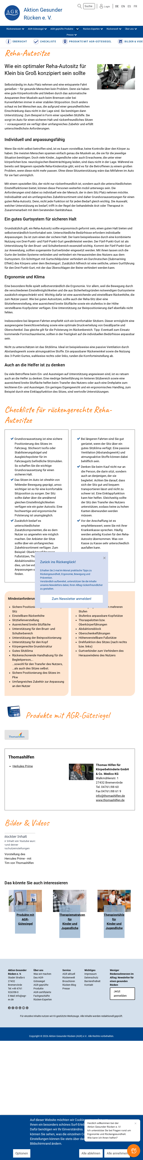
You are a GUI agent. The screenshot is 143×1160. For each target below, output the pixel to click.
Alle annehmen (117, 1153)
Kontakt (88, 984)
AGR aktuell (68, 973)
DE (117, 6)
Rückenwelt (68, 977)
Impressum (90, 973)
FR (135, 6)
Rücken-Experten (42, 999)
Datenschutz (91, 977)
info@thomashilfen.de (110, 796)
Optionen (21, 1153)
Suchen (79, 6)
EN (123, 6)
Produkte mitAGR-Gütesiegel (25, 919)
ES (129, 6)
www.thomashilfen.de (110, 800)
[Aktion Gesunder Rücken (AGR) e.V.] (12, 13)
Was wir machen (42, 973)
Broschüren (68, 981)
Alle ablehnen (90, 1153)
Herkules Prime (23, 766)
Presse (66, 988)
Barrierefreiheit (92, 981)
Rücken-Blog (69, 984)
